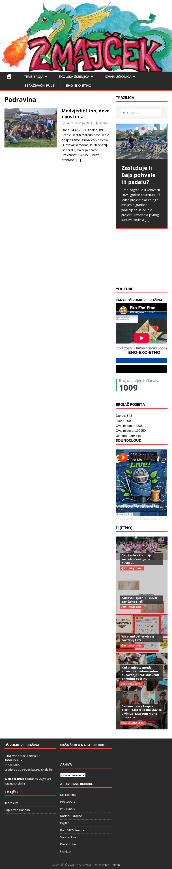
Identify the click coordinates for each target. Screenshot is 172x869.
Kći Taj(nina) (68, 795)
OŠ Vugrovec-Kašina (127, 519)
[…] (78, 160)
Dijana (103, 123)
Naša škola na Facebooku (82, 745)
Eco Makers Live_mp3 (151, 519)
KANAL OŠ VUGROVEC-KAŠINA (139, 300)
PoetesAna (67, 802)
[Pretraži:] (141, 112)
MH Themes (112, 865)
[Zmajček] (86, 69)
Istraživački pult (39, 85)
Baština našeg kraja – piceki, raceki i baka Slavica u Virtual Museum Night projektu (141, 712)
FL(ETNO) (124, 527)
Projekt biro (68, 844)
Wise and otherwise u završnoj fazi (137, 638)
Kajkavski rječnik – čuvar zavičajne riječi (139, 600)
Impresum (11, 803)
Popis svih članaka (17, 810)
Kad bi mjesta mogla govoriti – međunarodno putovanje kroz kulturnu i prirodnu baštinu (141, 673)
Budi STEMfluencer (73, 830)
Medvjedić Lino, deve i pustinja (86, 114)
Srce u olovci (68, 837)
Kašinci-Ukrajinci (71, 816)
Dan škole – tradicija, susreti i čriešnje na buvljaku (137, 559)
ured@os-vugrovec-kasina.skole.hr (28, 770)
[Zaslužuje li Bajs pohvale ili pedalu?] (141, 141)
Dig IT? (64, 823)
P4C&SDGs (67, 809)
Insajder (65, 851)
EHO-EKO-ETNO (78, 85)
